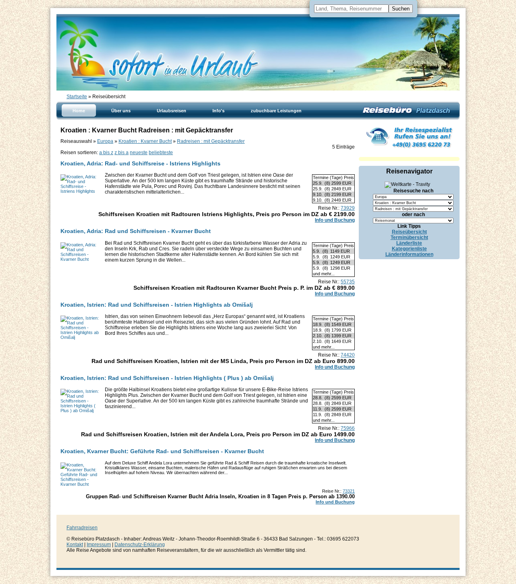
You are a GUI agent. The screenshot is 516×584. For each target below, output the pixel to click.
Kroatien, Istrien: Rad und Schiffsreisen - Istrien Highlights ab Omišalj (156, 304)
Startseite (77, 96)
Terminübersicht (409, 237)
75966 (348, 428)
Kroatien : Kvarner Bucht (145, 141)
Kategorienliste (409, 249)
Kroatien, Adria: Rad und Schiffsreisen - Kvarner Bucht (135, 231)
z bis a (121, 152)
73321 (349, 491)
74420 (348, 355)
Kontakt (75, 544)
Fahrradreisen (82, 527)
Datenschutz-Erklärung (139, 544)
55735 (348, 282)
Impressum (99, 544)
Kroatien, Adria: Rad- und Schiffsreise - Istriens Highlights (140, 163)
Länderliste (409, 243)
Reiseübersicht (409, 232)
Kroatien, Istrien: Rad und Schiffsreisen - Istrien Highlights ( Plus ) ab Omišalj (167, 378)
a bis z (106, 152)
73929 (348, 208)
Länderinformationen (409, 254)
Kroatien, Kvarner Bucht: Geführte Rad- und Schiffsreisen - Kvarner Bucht (162, 451)
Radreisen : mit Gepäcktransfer (211, 141)
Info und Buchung (335, 220)
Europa (105, 141)
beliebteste (161, 152)
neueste (139, 152)
